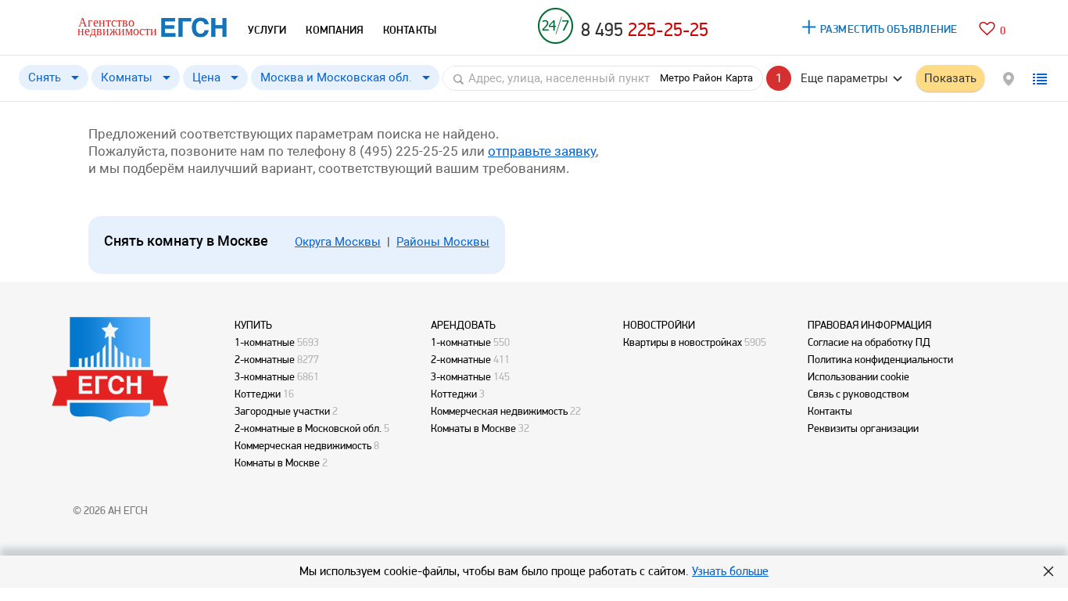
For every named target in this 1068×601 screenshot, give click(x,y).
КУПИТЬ (253, 324)
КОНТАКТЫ (409, 29)
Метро (675, 78)
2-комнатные (265, 359)
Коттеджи (258, 393)
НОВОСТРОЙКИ (659, 324)
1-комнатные (265, 342)
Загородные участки (282, 411)
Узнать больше (730, 570)
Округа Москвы (338, 242)
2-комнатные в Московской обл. (308, 428)
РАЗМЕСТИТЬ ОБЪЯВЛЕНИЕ (888, 29)
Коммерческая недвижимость (303, 445)
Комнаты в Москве (277, 462)
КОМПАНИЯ (335, 29)
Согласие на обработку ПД (869, 342)
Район (707, 78)
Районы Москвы (442, 242)
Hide (1048, 571)
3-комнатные (265, 376)
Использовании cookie (858, 376)
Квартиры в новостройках (682, 342)
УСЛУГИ (267, 29)
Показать (950, 78)
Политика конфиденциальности (880, 359)
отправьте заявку (542, 151)
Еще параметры (844, 78)
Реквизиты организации (863, 428)
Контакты (830, 411)
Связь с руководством (858, 393)
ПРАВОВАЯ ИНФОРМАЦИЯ (869, 324)
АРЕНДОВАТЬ (463, 324)
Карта (739, 78)
